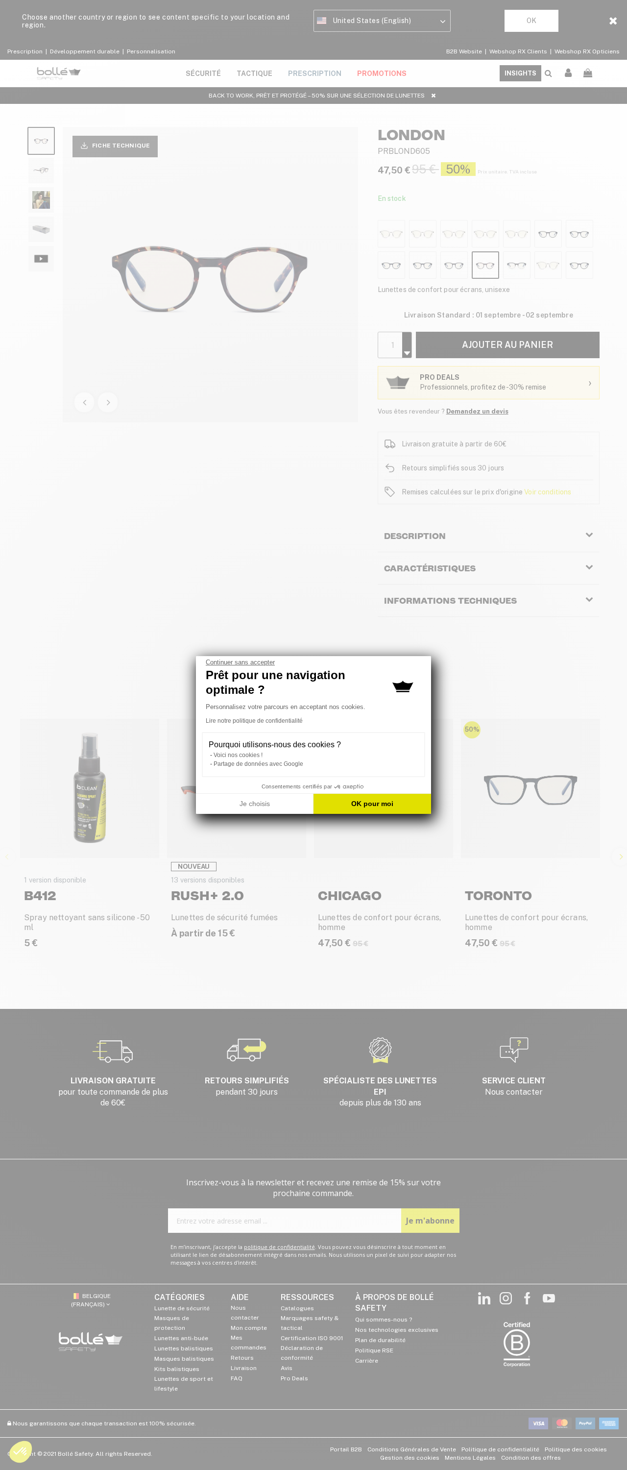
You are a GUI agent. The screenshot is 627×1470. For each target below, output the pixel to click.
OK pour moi (372, 804)
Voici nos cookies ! (238, 755)
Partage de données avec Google (258, 763)
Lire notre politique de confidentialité (254, 720)
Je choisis (255, 804)
